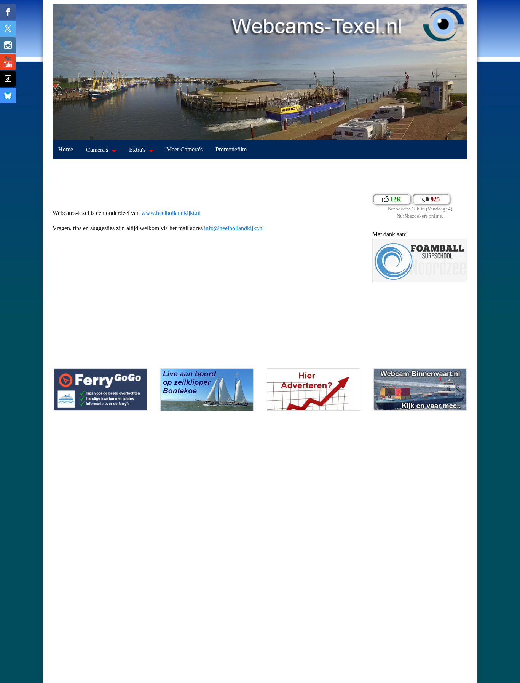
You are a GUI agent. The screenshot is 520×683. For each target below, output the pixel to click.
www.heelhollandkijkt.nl (171, 213)
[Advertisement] (260, 176)
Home (65, 149)
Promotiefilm (231, 149)
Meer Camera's (184, 149)
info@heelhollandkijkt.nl (234, 228)
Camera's (97, 149)
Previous (380, 265)
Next (460, 265)
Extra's (137, 149)
